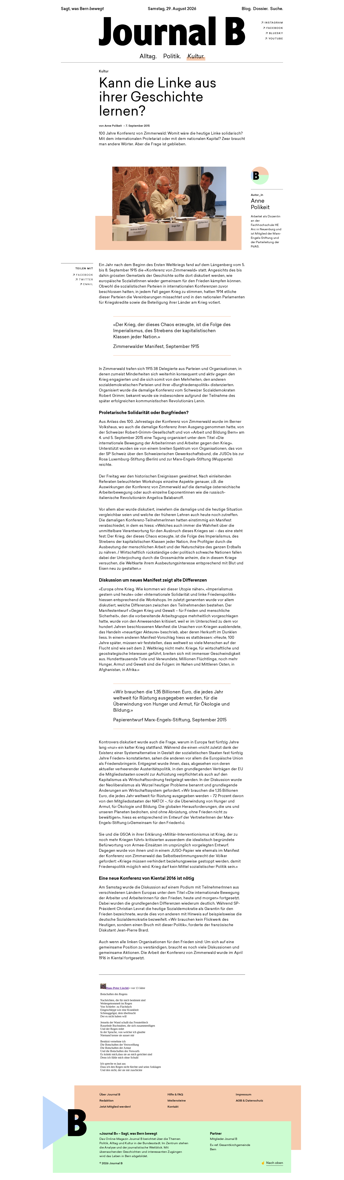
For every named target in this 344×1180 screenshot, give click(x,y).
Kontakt (173, 1106)
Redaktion (106, 1100)
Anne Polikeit (113, 126)
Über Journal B (109, 1094)
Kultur (103, 71)
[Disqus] (172, 1026)
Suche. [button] (276, 9)
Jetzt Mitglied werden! (115, 1106)
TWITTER (86, 280)
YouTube (276, 39)
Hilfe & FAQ (175, 1094)
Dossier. (260, 9)
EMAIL (88, 284)
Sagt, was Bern (82, 9)
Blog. (246, 9)
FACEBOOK (84, 275)
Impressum (243, 1094)
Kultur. (196, 57)
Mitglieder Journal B (223, 1139)
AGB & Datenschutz (249, 1100)
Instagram (274, 23)
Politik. (172, 57)
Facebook (274, 28)
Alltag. (148, 57)
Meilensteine (177, 1100)
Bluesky (276, 33)
